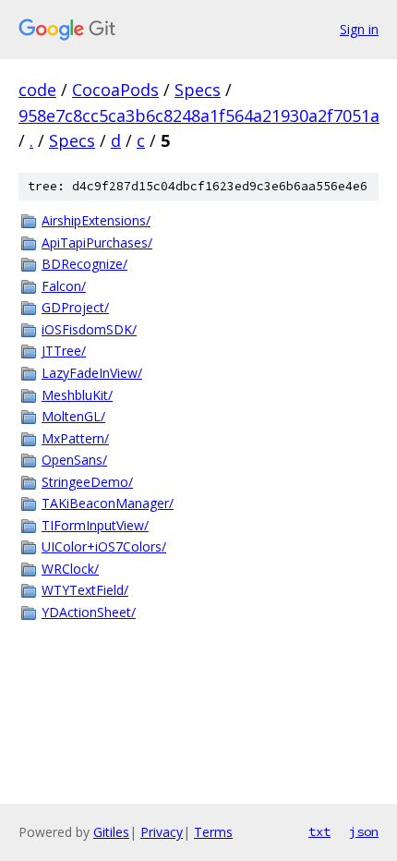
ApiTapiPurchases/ (97, 242)
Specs (197, 90)
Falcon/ (64, 286)
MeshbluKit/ (77, 395)
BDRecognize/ (84, 264)
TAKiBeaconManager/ (108, 503)
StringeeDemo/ (87, 482)
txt (319, 831)
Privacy (161, 832)
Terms (213, 832)
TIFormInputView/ (95, 525)
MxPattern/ (75, 438)
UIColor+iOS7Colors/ (104, 546)
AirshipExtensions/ (96, 220)
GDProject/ (75, 307)
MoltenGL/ (73, 416)
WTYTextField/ (85, 590)
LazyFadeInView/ (92, 373)
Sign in (359, 29)
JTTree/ (64, 350)
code (37, 90)
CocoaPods (115, 90)
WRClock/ (70, 568)
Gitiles (111, 832)
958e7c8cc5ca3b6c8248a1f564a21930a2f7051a (198, 115)
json (364, 831)
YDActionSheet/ (89, 612)
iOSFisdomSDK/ (89, 329)
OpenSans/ (74, 459)
